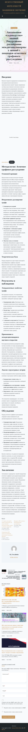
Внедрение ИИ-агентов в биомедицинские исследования (19, 522)
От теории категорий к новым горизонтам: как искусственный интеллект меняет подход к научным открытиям (7, 523)
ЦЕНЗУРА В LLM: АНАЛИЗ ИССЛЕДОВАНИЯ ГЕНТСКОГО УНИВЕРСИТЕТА (10, 601)
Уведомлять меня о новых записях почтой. (13, 712)
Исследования (14, 28)
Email (4, 690)
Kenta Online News (17, 728)
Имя (4, 685)
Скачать (11, 162)
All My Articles (14, 557)
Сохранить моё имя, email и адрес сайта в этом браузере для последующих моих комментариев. (12, 703)
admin (10, 62)
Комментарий (6, 674)
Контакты (14, 725)
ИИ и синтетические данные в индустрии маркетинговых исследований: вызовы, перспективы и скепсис (12, 627)
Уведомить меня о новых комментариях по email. (15, 707)
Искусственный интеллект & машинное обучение (14, 6)
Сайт (4, 695)
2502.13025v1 (5, 162)
